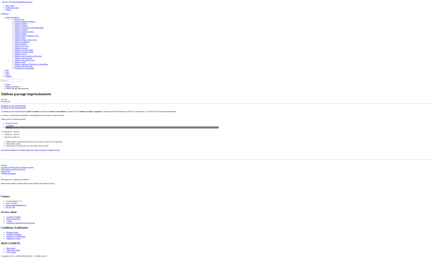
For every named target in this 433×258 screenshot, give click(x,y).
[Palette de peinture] (8, 173)
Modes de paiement (13, 219)
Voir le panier (11, 252)
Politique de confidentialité (15, 236)
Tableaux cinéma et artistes (23, 32)
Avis (7, 72)
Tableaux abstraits (20, 24)
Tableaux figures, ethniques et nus (26, 36)
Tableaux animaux (21, 26)
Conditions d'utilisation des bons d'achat (20, 223)
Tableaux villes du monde (23, 66)
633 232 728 (6, 2)
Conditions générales (13, 234)
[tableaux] (5, 14)
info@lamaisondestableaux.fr (22, 2)
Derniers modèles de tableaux (24, 21)
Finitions (8, 76)
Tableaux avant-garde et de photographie (28, 28)
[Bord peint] (5, 171)
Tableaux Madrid (20, 44)
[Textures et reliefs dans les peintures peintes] (17, 167)
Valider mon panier (12, 8)
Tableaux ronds (19, 62)
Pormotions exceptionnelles (24, 68)
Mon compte (9, 6)
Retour (9, 127)
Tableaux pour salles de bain (24, 60)
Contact (8, 10)
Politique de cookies (13, 238)
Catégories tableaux (12, 17)
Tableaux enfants (20, 34)
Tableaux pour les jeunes (23, 58)
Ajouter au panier (11, 123)
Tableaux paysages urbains (23, 52)
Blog (7, 70)
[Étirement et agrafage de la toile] (13, 169)
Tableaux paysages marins (23, 50)
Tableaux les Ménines (22, 42)
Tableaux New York (21, 46)
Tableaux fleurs (19, 38)
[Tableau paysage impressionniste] (13, 106)
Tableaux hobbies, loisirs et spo (25, 40)
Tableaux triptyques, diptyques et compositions (31, 64)
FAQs (7, 74)
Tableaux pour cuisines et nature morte (28, 56)
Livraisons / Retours (13, 217)
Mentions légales (12, 232)
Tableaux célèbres (20, 30)
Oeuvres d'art (19, 19)
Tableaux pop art (20, 54)
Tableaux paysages (21, 48)
